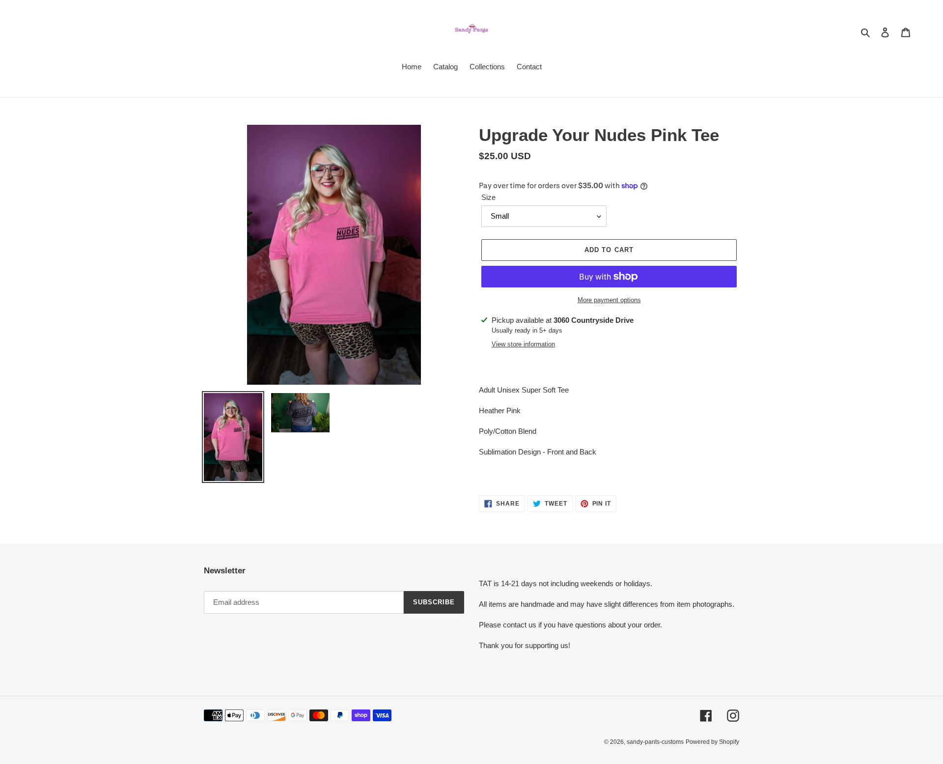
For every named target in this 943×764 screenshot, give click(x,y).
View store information (523, 344)
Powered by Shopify (712, 741)
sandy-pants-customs (655, 741)
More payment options (609, 300)
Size (488, 197)
